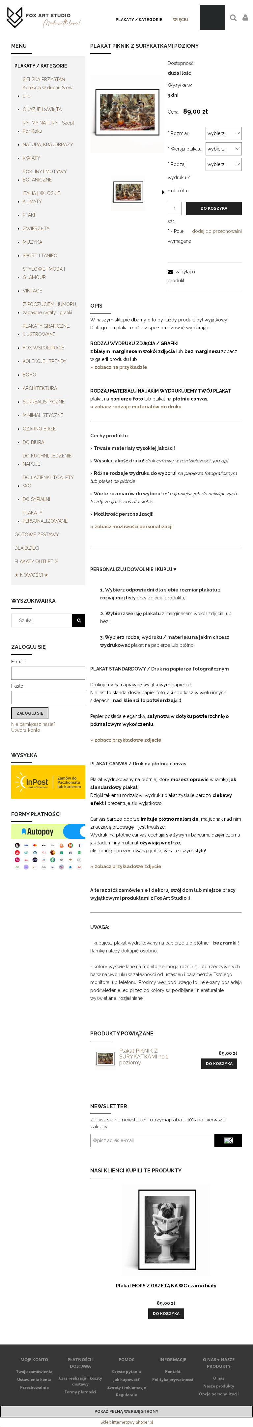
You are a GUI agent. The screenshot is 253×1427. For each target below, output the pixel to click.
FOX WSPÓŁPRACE (43, 347)
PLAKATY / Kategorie (40, 66)
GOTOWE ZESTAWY (36, 534)
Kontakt (173, 1371)
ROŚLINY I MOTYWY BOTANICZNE (45, 175)
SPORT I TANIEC (40, 255)
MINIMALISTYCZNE (43, 415)
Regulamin (126, 1395)
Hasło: (17, 686)
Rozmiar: (178, 133)
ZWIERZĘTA (36, 228)
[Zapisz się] (228, 1140)
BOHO (29, 374)
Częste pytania (126, 1371)
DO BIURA (33, 442)
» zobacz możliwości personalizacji (131, 526)
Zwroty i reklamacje (126, 1387)
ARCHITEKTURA (40, 388)
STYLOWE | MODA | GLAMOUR (44, 273)
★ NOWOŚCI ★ (31, 575)
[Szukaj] (78, 620)
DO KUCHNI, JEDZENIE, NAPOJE (47, 460)
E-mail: (18, 661)
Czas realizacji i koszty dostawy (80, 1381)
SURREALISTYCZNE (44, 401)
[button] (163, 192)
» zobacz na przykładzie (119, 367)
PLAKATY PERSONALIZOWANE (45, 517)
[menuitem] (139, 20)
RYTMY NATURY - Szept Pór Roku (48, 127)
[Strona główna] (43, 17)
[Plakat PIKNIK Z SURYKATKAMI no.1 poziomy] (105, 1059)
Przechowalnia (34, 1387)
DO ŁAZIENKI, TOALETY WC (48, 481)
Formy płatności (80, 1392)
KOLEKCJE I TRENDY (45, 361)
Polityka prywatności (172, 1379)
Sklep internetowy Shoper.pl (126, 1422)
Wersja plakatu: (185, 148)
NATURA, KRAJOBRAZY (48, 144)
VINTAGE (32, 290)
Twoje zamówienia (34, 1371)
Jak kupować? (126, 1379)
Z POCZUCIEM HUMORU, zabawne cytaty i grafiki (50, 308)
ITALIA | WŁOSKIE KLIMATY (41, 197)
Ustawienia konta (34, 1379)
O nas (218, 1378)
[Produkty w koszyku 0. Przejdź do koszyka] (212, 17)
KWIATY (31, 158)
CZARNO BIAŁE (39, 428)
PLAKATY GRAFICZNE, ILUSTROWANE (46, 330)
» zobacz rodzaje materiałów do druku (136, 406)
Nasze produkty (218, 1386)
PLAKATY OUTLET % (36, 561)
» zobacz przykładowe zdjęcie (125, 740)
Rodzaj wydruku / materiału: (179, 177)
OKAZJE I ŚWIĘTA (42, 109)
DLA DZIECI (26, 548)
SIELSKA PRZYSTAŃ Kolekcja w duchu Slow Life (47, 87)
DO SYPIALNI (36, 499)
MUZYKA (32, 242)
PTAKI (29, 215)
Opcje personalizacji (219, 1394)
